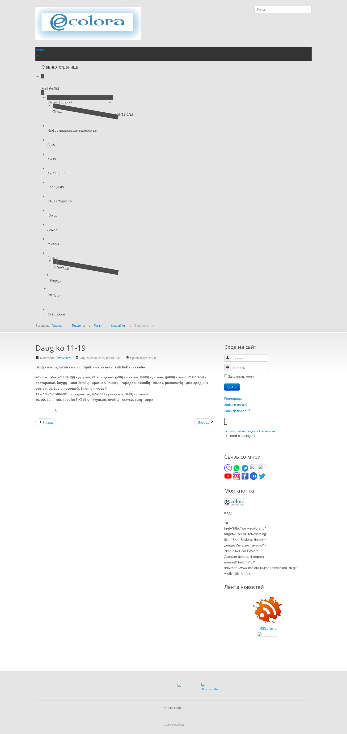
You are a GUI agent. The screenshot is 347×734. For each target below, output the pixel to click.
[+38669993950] (228, 467)
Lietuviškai (63, 357)
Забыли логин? (236, 404)
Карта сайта (173, 707)
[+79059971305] (236, 467)
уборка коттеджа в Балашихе (252, 430)
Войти (232, 387)
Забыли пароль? (237, 410)
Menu (39, 49)
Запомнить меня (241, 376)
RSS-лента (268, 628)
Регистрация (234, 398)
